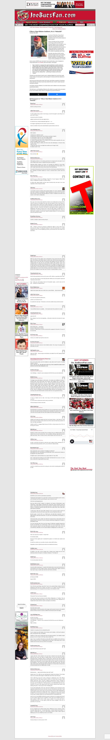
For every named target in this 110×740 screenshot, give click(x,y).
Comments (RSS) (58, 736)
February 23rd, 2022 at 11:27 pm (36, 706)
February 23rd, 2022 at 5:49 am (36, 151)
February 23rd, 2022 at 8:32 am (36, 370)
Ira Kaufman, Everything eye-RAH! (21, 277)
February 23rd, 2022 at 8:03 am (36, 351)
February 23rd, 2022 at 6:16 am (36, 188)
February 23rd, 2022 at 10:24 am (36, 464)
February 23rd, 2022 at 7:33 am (36, 306)
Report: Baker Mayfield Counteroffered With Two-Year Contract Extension (21, 318)
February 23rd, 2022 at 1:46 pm (36, 593)
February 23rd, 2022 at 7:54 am (36, 324)
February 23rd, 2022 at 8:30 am (36, 359)
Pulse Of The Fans (18, 280)
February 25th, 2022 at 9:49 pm (36, 717)
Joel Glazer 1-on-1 (18, 279)
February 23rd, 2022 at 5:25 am (36, 130)
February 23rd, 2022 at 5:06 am (36, 104)
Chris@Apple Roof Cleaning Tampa (39, 358)
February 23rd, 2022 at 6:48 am (36, 224)
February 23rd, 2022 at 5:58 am (36, 176)
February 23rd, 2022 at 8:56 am (36, 417)
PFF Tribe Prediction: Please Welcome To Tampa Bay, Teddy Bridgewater (46, 27)
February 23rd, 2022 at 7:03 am (36, 274)
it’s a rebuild (40, 62)
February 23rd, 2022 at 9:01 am (36, 430)
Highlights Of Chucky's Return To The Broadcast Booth (21, 300)
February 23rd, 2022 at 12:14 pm (36, 565)
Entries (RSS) (50, 736)
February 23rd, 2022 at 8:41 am (36, 395)
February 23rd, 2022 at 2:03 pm (36, 615)
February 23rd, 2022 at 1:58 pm (36, 605)
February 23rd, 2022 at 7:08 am (36, 295)
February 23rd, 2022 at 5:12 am (36, 111)
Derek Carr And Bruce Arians (59, 29)
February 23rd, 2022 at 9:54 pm (36, 670)
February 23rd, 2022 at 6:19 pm (36, 653)
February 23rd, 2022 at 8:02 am (36, 342)
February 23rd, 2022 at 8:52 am (36, 407)
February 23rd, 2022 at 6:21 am (36, 199)
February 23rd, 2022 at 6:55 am (36, 256)
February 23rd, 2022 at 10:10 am (36, 440)
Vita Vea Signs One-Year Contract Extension (81, 425)
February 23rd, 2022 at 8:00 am (36, 335)
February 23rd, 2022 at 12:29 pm (36, 574)
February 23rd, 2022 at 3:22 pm (36, 627)
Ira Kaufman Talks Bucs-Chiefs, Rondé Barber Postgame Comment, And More (81, 395)
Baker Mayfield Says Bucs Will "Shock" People (21, 352)
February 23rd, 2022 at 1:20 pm (36, 584)
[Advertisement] (21, 51)
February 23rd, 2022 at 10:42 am (36, 549)
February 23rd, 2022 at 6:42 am (36, 217)
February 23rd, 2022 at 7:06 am (36, 288)
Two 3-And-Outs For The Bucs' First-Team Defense (81, 411)
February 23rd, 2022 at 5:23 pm (36, 646)
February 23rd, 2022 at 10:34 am (36, 493)
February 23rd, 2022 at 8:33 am (36, 378)
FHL (16, 276)
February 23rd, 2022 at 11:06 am (36, 557)
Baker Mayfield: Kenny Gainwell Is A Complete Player (21, 335)
